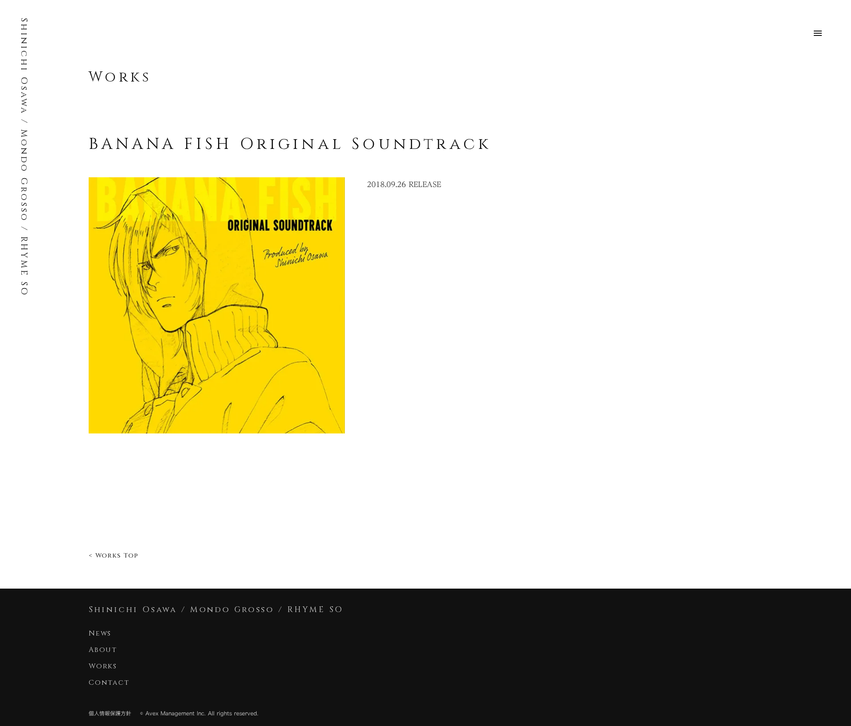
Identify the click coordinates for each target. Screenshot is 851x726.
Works (120, 77)
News (100, 633)
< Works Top (113, 555)
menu (817, 33)
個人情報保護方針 (110, 713)
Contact (110, 682)
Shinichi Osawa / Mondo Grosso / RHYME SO (24, 157)
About (103, 650)
